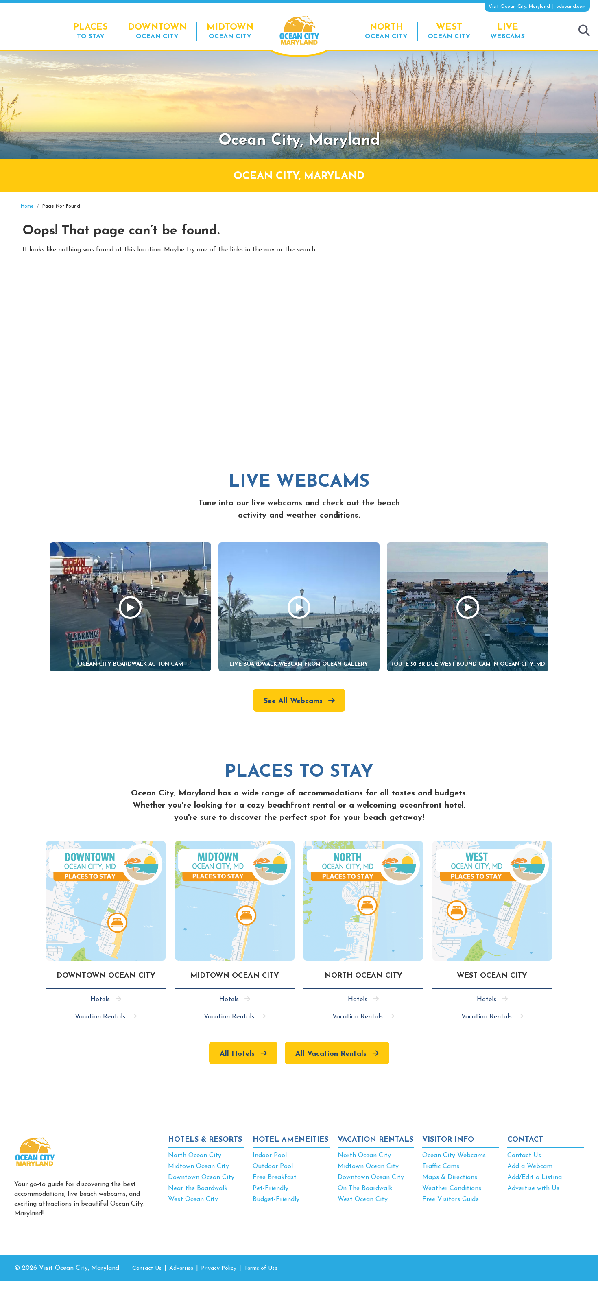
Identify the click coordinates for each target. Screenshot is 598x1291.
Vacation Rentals (100, 1017)
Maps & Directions (449, 1177)
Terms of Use (260, 1268)
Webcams (507, 31)
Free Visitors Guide (450, 1199)
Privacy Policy (218, 1268)
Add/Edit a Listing (534, 1177)
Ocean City (157, 31)
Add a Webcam (529, 1166)
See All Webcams (293, 701)
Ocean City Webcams (454, 1155)
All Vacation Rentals (331, 1054)
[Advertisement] (510, 261)
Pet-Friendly (270, 1188)
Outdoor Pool (273, 1166)
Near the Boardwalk (197, 1188)
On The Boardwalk (365, 1188)
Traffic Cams (440, 1166)
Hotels (100, 999)
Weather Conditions (451, 1188)
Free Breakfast (275, 1177)
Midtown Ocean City (198, 1166)
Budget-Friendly (276, 1199)
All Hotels (237, 1054)
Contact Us (524, 1155)
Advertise (181, 1268)
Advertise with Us (533, 1188)
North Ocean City (194, 1155)
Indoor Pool (270, 1155)
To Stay (90, 31)
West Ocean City (193, 1199)
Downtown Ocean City (201, 1177)
